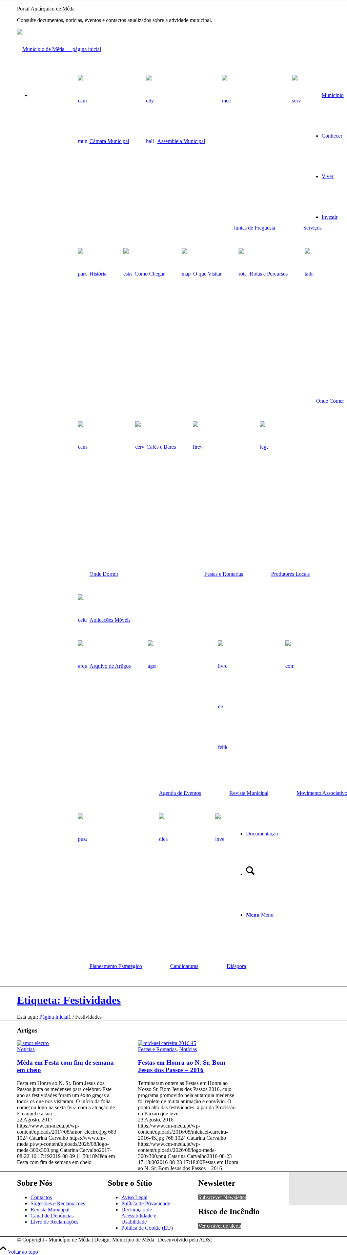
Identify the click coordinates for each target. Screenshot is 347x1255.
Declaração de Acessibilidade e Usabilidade (138, 1216)
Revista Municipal (49, 1209)
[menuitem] (103, 118)
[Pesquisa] (250, 874)
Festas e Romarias (157, 1049)
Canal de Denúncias (52, 1215)
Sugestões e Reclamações (57, 1203)
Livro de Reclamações (54, 1222)
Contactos (41, 1197)
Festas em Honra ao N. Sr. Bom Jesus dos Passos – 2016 (181, 1066)
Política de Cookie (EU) (147, 1228)
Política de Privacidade (145, 1203)
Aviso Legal (134, 1197)
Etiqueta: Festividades (69, 1000)
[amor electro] (33, 1043)
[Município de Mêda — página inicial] (59, 49)
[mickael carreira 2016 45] (167, 1043)
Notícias (26, 1049)
